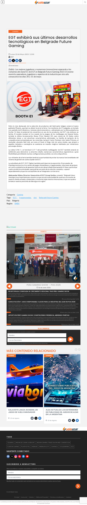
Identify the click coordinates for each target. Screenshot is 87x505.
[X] (11, 456)
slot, (35, 198)
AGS (72, 446)
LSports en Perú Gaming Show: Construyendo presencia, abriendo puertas (38, 315)
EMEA (17, 203)
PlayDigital (25, 446)
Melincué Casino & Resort (25, 442)
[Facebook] (8, 456)
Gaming (20, 195)
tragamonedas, (25, 198)
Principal (16, 497)
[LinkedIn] (23, 456)
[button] (85, 2)
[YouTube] (27, 456)
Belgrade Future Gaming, (49, 198)
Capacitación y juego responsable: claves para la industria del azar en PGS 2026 (41, 302)
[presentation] (9, 286)
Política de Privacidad (42, 497)
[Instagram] (15, 456)
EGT (12, 57)
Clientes (31, 497)
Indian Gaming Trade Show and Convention (53, 442)
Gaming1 (54, 446)
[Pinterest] (19, 456)
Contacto (68, 497)
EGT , (15, 198)
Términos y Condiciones (57, 497)
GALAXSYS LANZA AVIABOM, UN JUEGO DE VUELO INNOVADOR (23, 411)
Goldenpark (64, 446)
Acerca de (24, 497)
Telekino (10, 442)
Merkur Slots (44, 446)
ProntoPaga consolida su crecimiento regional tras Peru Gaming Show (38, 291)
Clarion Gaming (13, 446)
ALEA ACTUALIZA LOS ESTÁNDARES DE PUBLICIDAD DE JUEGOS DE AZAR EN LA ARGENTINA (62, 412)
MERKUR (34, 446)
